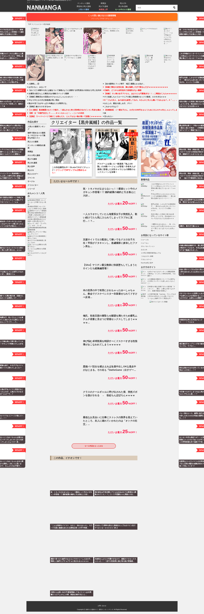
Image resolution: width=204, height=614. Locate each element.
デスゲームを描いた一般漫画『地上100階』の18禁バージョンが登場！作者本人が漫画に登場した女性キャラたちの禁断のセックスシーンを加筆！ (116, 168)
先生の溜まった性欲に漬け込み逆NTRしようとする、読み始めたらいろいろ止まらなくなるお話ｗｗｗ (163, 216)
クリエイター (33, 185)
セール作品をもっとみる (94, 446)
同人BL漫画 (123, 6)
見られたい (108, 116)
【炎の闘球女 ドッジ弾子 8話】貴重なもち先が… (124, 84)
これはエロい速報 (147, 256)
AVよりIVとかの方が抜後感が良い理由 (44, 100)
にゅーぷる (145, 240)
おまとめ (144, 249)
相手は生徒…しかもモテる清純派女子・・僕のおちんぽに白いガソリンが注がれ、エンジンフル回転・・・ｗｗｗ (163, 207)
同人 (115, 130)
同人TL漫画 (103, 6)
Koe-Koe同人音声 (147, 263)
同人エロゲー (33, 174)
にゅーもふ (145, 243)
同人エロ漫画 (103, 130)
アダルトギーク (146, 259)
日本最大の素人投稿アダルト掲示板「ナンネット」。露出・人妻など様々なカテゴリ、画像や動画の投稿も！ (161, 289)
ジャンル (31, 178)
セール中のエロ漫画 (123, 9)
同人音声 (31, 166)
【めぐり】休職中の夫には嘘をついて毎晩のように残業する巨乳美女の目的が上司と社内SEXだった (65, 90)
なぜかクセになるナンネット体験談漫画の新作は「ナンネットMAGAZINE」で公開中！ (161, 274)
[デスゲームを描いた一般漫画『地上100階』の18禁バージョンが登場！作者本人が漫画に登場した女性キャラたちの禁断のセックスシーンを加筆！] (116, 145)
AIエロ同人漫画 (34, 155)
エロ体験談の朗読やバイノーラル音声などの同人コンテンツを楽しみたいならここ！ (161, 281)
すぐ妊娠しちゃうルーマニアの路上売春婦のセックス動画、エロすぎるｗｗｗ (135, 97)
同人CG (123, 3)
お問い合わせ (102, 605)
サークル (31, 181)
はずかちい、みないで (37, 87)
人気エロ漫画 (83, 9)
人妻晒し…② (34, 84)
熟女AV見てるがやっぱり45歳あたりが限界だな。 (48, 103)
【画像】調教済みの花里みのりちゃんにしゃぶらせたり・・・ (53, 97)
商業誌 (103, 3)
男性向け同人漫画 (84, 6)
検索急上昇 (103, 9)
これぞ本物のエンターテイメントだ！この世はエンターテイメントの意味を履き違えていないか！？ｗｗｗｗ (163, 187)
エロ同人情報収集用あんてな (151, 253)
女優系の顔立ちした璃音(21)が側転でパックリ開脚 (49, 94)
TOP (29, 24)
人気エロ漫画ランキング (36, 127)
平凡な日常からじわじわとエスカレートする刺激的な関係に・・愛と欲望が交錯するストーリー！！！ (163, 196)
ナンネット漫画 (83, 3)
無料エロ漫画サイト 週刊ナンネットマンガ (99, 609)
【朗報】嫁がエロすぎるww (40, 107)
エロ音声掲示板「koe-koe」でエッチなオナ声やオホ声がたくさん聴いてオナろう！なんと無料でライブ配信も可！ (161, 296)
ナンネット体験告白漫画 (36, 146)
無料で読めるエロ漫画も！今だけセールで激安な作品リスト (36, 135)
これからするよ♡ (111, 107)
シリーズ (31, 189)
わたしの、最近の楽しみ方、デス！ (118, 103)
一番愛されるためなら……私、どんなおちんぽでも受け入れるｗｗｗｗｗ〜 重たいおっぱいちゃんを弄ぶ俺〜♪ (163, 227)
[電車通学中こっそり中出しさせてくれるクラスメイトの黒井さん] (71, 147)
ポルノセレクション (148, 246)
